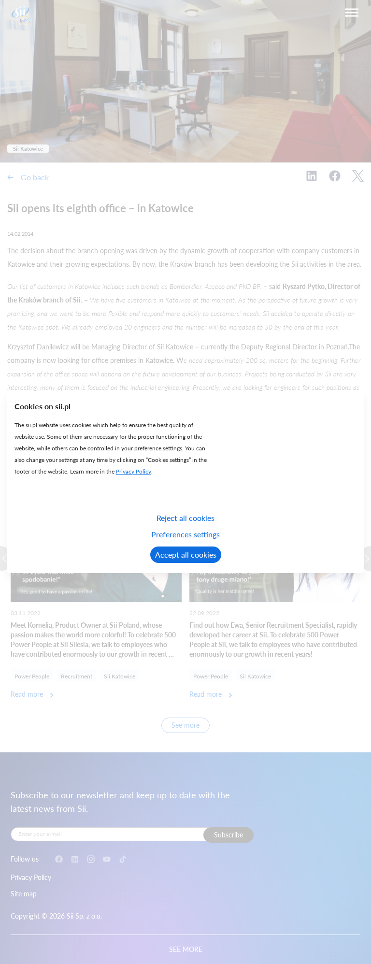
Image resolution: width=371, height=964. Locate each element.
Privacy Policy (133, 471)
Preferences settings (185, 534)
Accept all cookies (185, 554)
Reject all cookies (185, 517)
